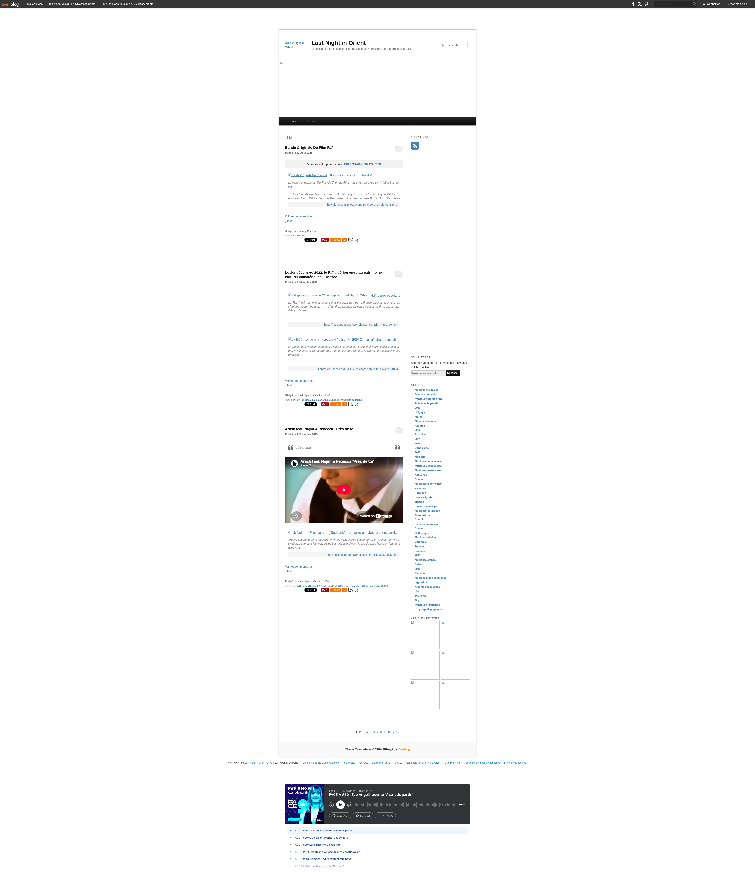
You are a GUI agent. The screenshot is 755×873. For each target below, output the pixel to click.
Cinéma (419, 528)
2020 (417, 430)
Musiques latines (425, 421)
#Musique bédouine (351, 400)
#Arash (302, 586)
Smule (419, 479)
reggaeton (421, 582)
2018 (417, 443)
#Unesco (334, 400)
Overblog (404, 749)
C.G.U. (398, 762)
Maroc (418, 416)
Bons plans (422, 448)
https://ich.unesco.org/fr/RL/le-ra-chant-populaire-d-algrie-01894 (358, 368)
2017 (417, 452)
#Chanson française (349, 586)
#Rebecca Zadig (371, 586)
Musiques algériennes (428, 483)
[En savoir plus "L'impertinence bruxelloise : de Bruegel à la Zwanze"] (425, 678)
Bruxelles (420, 434)
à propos (388, 816)
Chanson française (426, 394)
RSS (415, 146)
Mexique (420, 457)
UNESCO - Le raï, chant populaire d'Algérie (374, 339)
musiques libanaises (427, 604)
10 (389, 732)
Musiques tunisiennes (428, 461)
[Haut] (289, 221)
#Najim (312, 586)
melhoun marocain (426, 524)
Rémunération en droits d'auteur (423, 762)
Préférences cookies (515, 762)
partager (365, 816)
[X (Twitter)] (639, 4)
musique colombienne (428, 398)
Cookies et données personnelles (482, 762)
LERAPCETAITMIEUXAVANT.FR (362, 164)
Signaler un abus (381, 762)
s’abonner (342, 816)
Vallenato (420, 488)
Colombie (421, 542)
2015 (417, 555)
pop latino (421, 551)
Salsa (418, 564)
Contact (311, 121)
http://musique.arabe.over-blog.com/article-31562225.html (362, 554)
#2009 (384, 586)
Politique (420, 492)
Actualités (421, 475)
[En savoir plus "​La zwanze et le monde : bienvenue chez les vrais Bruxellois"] (425, 648)
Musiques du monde (427, 510)
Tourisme (420, 595)
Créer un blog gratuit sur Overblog (321, 762)
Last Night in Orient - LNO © (259, 762)
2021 (417, 439)
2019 (417, 407)
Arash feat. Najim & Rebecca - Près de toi (319, 429)
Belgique (420, 412)
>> (397, 732)
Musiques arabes (425, 560)
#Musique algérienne (316, 400)
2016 (417, 569)
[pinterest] (646, 4)
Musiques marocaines (428, 470)
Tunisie (419, 546)
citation (419, 501)
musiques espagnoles (428, 465)
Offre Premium (452, 762)
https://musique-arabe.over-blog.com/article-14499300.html (361, 324)
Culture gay (422, 533)
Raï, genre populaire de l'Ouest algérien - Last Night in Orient (385, 295)
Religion (420, 425)
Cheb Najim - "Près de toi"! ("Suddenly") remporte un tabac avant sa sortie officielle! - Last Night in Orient (344, 532)
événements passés (427, 403)
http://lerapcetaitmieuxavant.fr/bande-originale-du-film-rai (362, 204)
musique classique (426, 506)
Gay (417, 600)
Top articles (349, 762)
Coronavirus (422, 515)
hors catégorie (423, 497)
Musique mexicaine (426, 390)
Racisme (420, 573)
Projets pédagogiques (428, 609)
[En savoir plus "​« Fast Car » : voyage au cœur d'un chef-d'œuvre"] (455, 708)
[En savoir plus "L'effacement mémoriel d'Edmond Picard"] (455, 648)
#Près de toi (323, 586)
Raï (417, 591)
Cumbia (419, 519)
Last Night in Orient (338, 43)
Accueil (296, 121)
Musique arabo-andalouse (430, 577)
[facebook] (633, 4)
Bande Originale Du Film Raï (309, 148)
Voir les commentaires (299, 216)
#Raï (301, 235)
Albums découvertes (427, 586)
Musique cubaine (425, 537)
